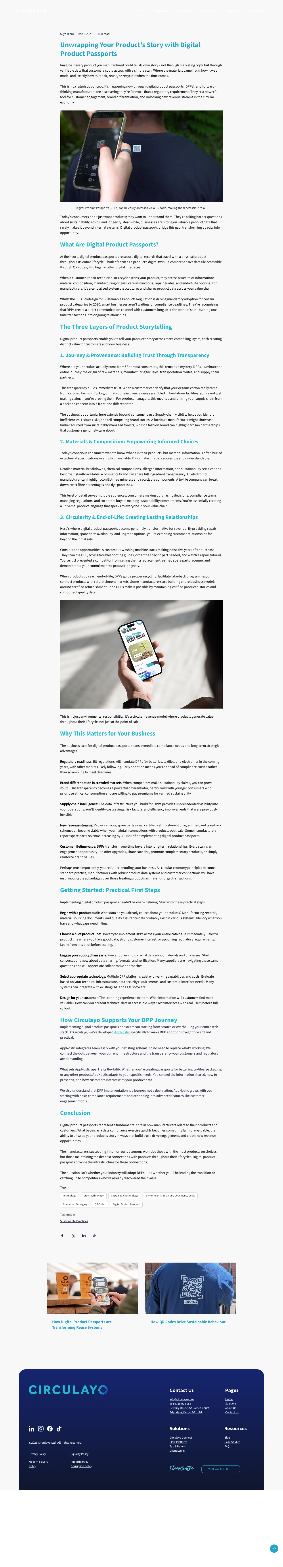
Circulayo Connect (181, 1437)
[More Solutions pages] (170, 11)
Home (229, 1399)
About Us (230, 1408)
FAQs (227, 1446)
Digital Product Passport (126, 1204)
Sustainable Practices (74, 1221)
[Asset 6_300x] (59, 1428)
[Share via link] (95, 1235)
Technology (69, 1196)
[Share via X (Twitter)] (73, 1235)
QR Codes (100, 1204)
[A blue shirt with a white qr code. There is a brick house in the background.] (190, 1288)
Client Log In (177, 1451)
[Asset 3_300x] (31, 1428)
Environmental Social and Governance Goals (170, 1196)
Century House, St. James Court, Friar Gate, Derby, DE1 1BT (189, 1410)
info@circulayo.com (182, 1399)
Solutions (231, 1403)
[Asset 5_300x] (41, 1428)
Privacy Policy (37, 1454)
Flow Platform (178, 1442)
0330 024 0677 (183, 1404)
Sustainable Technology (124, 1196)
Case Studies (232, 1442)
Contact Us (232, 1412)
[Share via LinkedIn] (84, 1235)
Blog (227, 1437)
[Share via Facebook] (62, 1235)
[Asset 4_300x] (50, 1428)
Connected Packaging (75, 1204)
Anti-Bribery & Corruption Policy (81, 1464)
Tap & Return (177, 1446)
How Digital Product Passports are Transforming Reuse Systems (82, 1324)
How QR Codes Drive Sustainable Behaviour (188, 1322)
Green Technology (94, 1196)
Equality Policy (79, 1454)
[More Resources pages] (216, 11)
